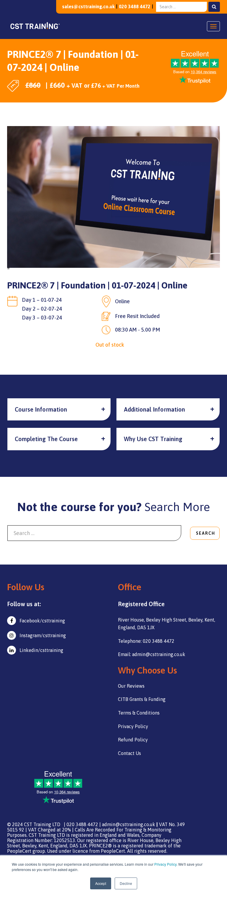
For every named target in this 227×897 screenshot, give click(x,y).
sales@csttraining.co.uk (88, 6)
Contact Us (129, 753)
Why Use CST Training (153, 439)
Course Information (41, 409)
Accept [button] (100, 883)
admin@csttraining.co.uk (128, 824)
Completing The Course (46, 439)
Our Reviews (131, 686)
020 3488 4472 (134, 6)
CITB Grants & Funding (142, 699)
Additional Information (154, 409)
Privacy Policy (165, 864)
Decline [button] (126, 883)
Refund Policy (133, 739)
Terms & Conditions (139, 712)
